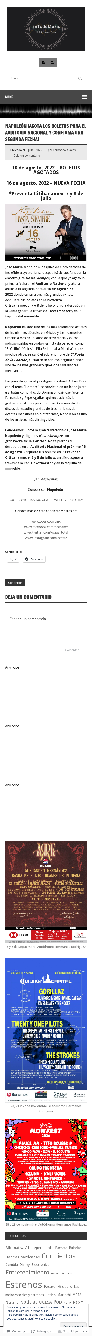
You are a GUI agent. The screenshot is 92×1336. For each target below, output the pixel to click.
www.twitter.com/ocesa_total (46, 532)
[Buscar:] (46, 78)
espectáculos (61, 1273)
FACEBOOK (17, 500)
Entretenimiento (27, 1272)
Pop (57, 1302)
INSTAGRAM (39, 500)
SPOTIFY (76, 500)
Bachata (61, 1248)
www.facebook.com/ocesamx (46, 527)
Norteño (12, 1302)
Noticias (28, 1302)
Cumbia (12, 1265)
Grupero (65, 1287)
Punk (67, 1302)
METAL (78, 1295)
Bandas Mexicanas (23, 1257)
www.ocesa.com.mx (46, 521)
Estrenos (24, 1284)
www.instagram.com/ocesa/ (46, 538)
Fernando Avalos (64, 150)
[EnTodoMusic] (46, 50)
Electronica (40, 1265)
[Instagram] (52, 62)
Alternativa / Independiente (29, 1247)
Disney (24, 1265)
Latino (51, 1295)
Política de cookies (46, 1318)
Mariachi (64, 1295)
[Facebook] (43, 62)
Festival (50, 1287)
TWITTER (59, 500)
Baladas (75, 1248)
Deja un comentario (26, 155)
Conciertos (15, 583)
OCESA (45, 1302)
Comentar (72, 650)
